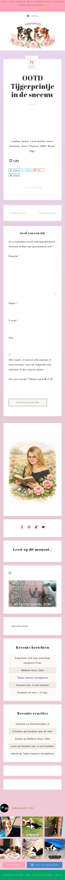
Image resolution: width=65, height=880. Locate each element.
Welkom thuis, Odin (32, 670)
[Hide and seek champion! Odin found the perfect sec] (55, 827)
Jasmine (20, 724)
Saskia (19, 738)
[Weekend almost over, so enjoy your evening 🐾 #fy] (10, 827)
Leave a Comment (32, 188)
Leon (14, 746)
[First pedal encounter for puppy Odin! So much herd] (32, 849)
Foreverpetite (32, 35)
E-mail (13, 320)
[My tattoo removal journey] (32, 606)
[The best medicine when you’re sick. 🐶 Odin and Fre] (10, 849)
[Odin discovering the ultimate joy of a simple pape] (32, 827)
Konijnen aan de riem (39, 731)
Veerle (14, 753)
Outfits (32, 104)
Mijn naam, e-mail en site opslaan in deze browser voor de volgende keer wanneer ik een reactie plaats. (30, 364)
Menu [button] (35, 16)
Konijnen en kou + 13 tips (32, 692)
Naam (13, 303)
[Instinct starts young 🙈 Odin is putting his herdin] (55, 849)
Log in (58, 875)
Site (11, 337)
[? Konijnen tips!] (10, 573)
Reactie (14, 256)
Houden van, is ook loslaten (32, 685)
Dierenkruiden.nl (39, 724)
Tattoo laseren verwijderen (32, 677)
